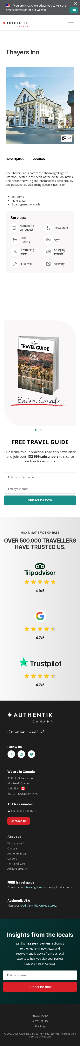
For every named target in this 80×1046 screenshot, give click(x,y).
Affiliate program (18, 868)
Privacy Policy (40, 1015)
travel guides (34, 887)
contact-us (19, 821)
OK (73, 10)
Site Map (40, 1026)
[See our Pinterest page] (31, 754)
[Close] (75, 3)
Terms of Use (40, 1021)
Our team (13, 848)
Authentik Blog (16, 853)
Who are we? (15, 843)
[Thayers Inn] (40, 105)
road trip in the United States (38, 905)
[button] (71, 24)
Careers (12, 858)
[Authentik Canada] (15, 24)
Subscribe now (40, 500)
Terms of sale (16, 863)
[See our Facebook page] (11, 754)
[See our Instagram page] (21, 754)
